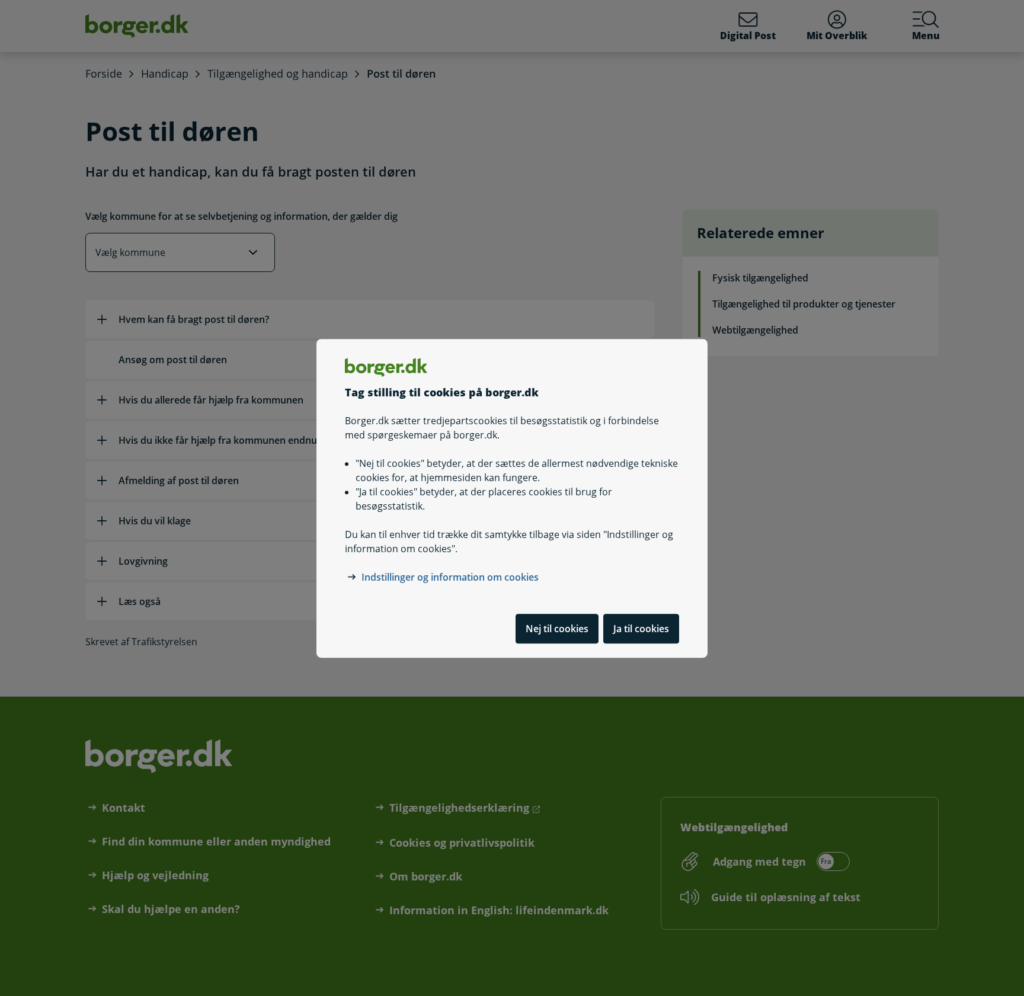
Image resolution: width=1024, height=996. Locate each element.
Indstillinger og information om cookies (450, 576)
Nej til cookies (557, 628)
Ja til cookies (641, 628)
